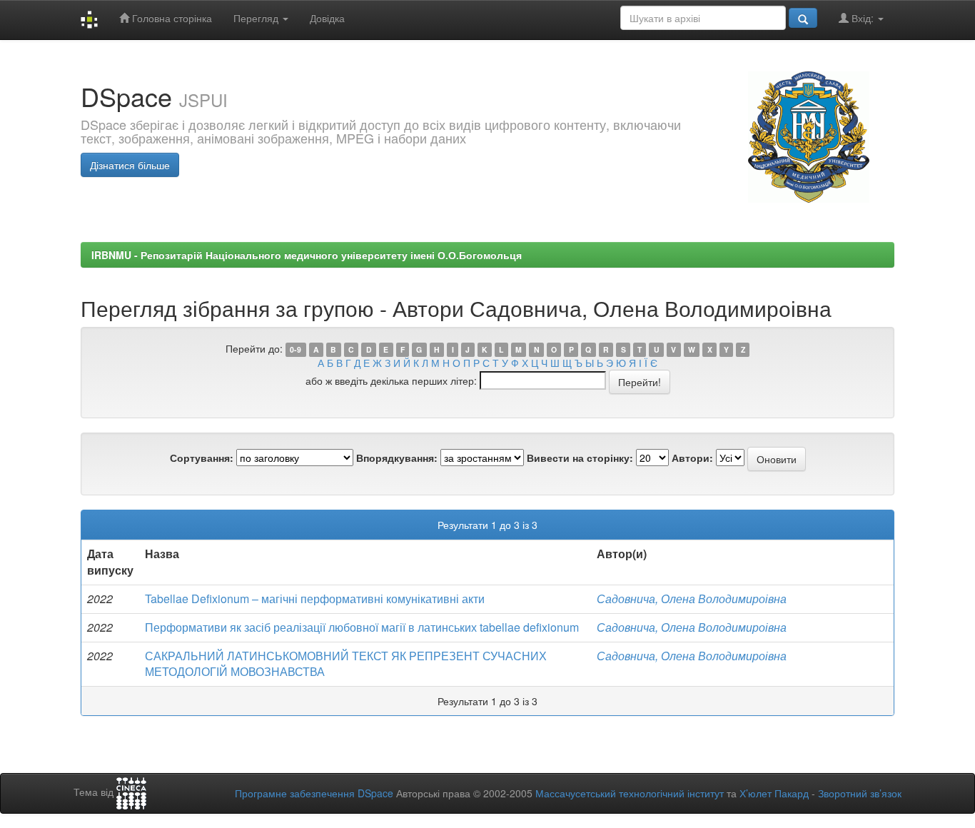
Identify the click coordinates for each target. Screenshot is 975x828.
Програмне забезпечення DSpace (314, 793)
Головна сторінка (170, 18)
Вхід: (863, 18)
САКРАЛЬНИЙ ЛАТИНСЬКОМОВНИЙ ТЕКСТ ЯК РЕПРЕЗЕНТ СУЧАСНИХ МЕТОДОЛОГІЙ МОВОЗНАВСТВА (346, 663)
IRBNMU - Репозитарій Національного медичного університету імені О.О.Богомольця (306, 255)
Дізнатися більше (130, 165)
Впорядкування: (397, 457)
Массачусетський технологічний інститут (629, 793)
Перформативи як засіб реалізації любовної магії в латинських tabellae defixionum (362, 627)
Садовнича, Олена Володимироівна (692, 598)
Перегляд (257, 18)
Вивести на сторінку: (580, 457)
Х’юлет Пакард (774, 793)
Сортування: (201, 457)
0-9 (295, 349)
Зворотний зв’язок (859, 793)
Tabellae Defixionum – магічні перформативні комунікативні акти (315, 598)
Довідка (327, 18)
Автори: (692, 457)
